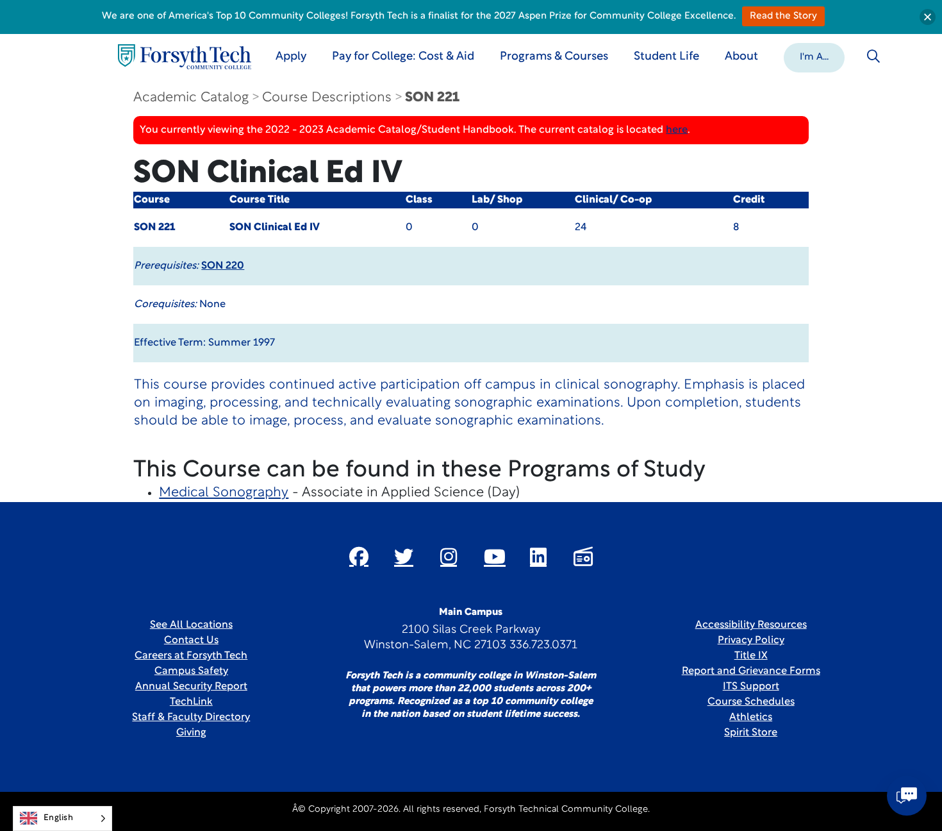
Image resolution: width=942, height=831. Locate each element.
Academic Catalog (191, 98)
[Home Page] (184, 57)
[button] (814, 56)
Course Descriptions (327, 98)
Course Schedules (751, 702)
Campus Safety (191, 671)
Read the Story (783, 16)
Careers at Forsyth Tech (191, 656)
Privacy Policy (751, 640)
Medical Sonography (223, 492)
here (677, 130)
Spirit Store (750, 733)
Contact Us (191, 640)
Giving (191, 733)
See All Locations (191, 625)
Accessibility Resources (751, 625)
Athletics (750, 717)
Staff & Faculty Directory (191, 717)
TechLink (191, 702)
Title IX (751, 656)
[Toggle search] (873, 56)
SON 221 (432, 98)
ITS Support (751, 687)
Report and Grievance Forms (751, 671)
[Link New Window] (358, 556)
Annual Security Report (191, 687)
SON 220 (222, 266)
